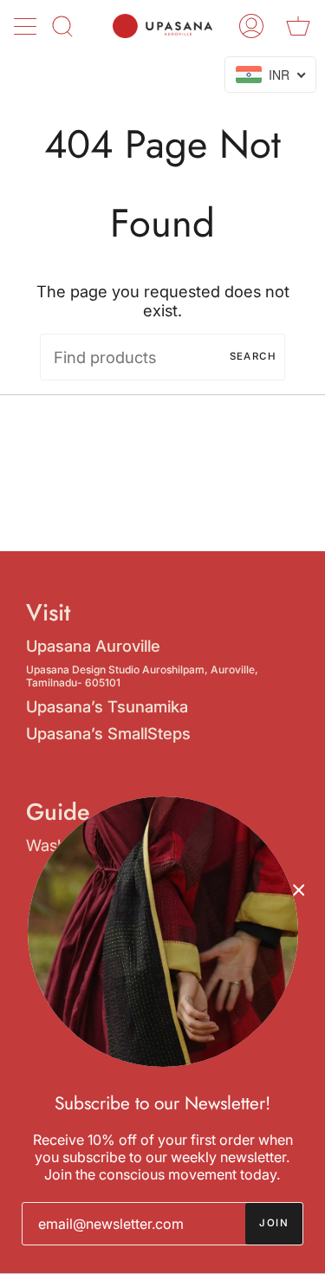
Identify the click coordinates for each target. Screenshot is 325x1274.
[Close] (299, 889)
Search (253, 356)
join (274, 1223)
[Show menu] (27, 26)
